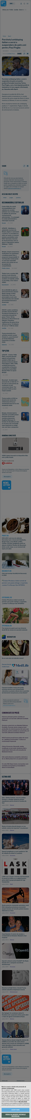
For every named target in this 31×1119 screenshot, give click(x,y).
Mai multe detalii (23, 1101)
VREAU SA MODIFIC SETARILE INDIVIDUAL (15, 1115)
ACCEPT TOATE (15, 1110)
